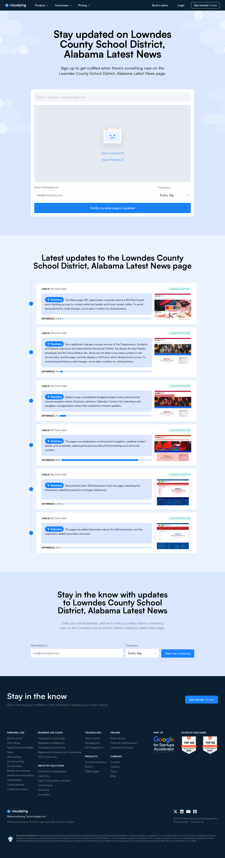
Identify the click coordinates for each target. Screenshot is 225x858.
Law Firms (44, 776)
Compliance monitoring (51, 747)
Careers (114, 766)
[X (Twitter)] (175, 812)
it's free (205, 5)
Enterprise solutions (121, 747)
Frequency (164, 187)
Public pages (92, 771)
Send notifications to (46, 187)
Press (113, 771)
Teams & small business (123, 743)
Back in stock (14, 738)
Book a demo (160, 5)
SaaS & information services (54, 780)
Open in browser (111, 153)
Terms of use (197, 821)
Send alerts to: (39, 645)
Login (181, 5)
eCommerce (45, 785)
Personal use (117, 738)
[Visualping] (15, 5)
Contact (115, 762)
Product (40, 5)
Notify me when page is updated (112, 208)
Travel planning (15, 784)
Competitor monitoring (51, 738)
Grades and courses (18, 770)
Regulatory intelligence (51, 743)
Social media (14, 766)
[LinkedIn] (181, 812)
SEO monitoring (47, 756)
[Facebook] (195, 812)
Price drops (13, 743)
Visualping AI (92, 743)
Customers (61, 5)
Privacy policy (180, 821)
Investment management (52, 771)
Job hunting (14, 756)
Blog (113, 776)
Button (89, 766)
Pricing (82, 5)
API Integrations (94, 747)
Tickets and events (17, 789)
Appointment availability (20, 747)
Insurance (43, 789)
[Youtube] (188, 812)
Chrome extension (95, 762)
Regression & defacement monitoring (59, 752)
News (10, 752)
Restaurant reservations (20, 775)
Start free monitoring (177, 653)
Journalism (44, 794)
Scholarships (14, 780)
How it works (92, 738)
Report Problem (111, 159)
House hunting (15, 761)
